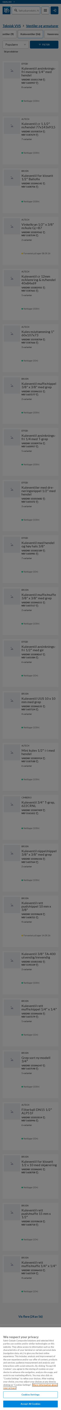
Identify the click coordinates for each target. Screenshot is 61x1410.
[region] (30, 1368)
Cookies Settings (30, 1394)
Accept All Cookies (30, 1404)
